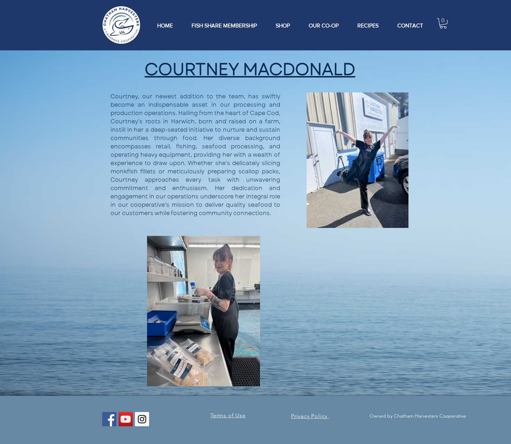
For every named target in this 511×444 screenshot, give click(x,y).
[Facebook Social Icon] (109, 419)
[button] (443, 23)
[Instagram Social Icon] (142, 419)
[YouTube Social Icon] (126, 419)
